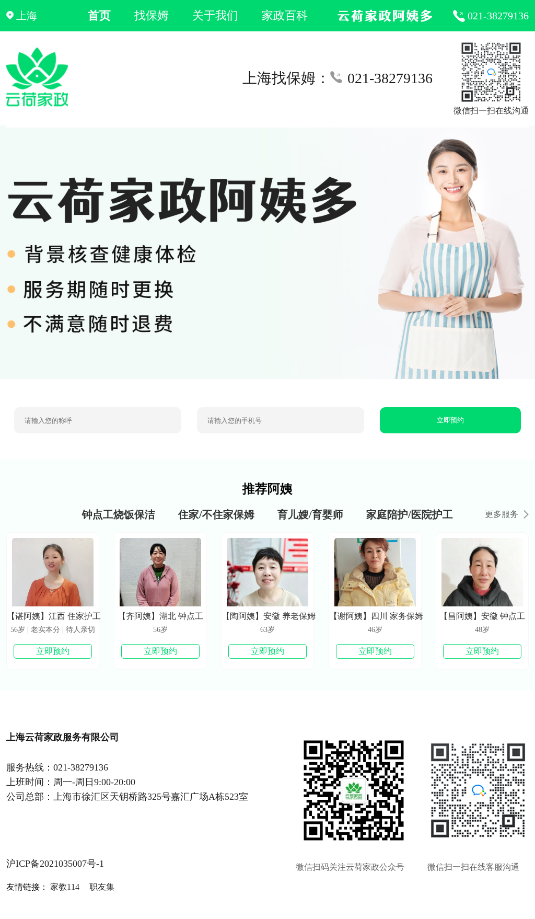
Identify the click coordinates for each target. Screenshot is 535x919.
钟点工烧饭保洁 (118, 514)
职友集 (101, 886)
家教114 (64, 886)
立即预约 (450, 420)
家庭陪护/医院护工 (409, 514)
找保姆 (151, 15)
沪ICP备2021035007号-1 (55, 863)
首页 (99, 15)
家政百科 (285, 15)
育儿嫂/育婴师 (310, 514)
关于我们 (215, 15)
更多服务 (501, 514)
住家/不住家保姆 (216, 514)
